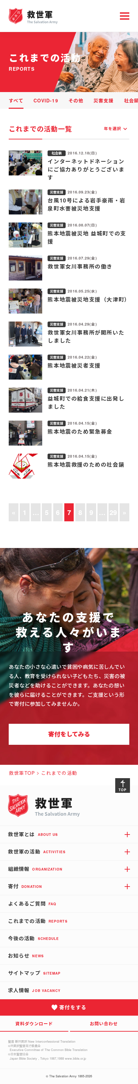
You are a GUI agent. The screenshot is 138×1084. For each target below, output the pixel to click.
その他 (75, 100)
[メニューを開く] (124, 16)
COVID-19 (45, 100)
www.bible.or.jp (75, 1058)
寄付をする (72, 1007)
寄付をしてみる (69, 734)
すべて (16, 100)
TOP (122, 789)
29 (113, 512)
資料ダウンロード (34, 1023)
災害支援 (103, 100)
